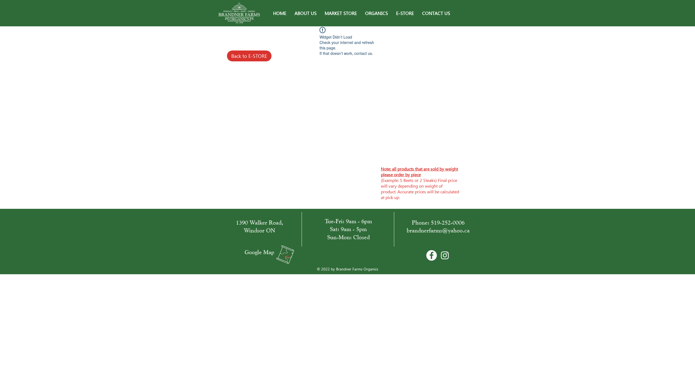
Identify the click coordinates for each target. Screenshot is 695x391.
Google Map (259, 252)
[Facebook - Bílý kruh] (431, 255)
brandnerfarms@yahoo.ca (438, 230)
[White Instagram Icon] (445, 255)
